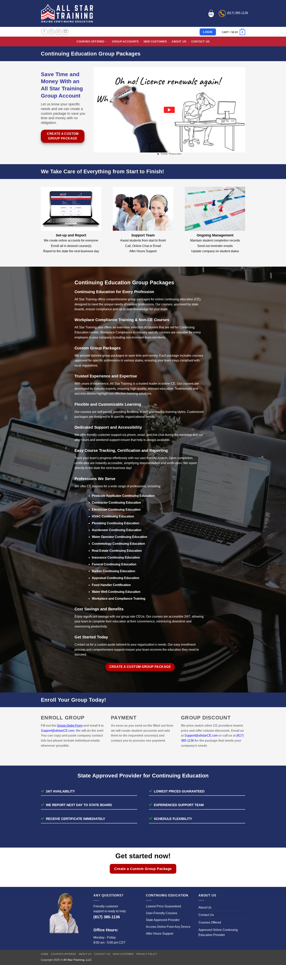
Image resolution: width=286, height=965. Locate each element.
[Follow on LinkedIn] (65, 32)
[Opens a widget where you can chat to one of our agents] (271, 958)
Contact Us (200, 41)
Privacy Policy (146, 954)
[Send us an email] (58, 32)
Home (44, 954)
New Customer (155, 41)
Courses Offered (90, 41)
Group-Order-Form (69, 725)
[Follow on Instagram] (51, 32)
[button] (233, 32)
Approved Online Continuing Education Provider (218, 932)
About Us (179, 41)
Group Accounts (125, 41)
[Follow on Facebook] (44, 32)
